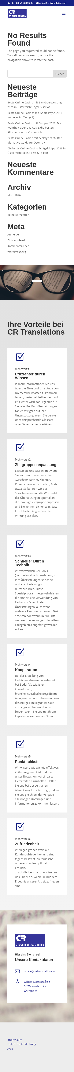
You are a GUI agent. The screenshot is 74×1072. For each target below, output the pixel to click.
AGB (10, 1048)
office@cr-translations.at (40, 971)
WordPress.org (16, 252)
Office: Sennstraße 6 (37, 981)
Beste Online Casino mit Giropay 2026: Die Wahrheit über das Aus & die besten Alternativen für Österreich (34, 127)
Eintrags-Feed (16, 240)
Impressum (14, 1040)
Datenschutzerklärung (21, 1044)
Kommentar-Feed (18, 246)
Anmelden (13, 234)
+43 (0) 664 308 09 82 (21, 3)
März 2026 (14, 195)
